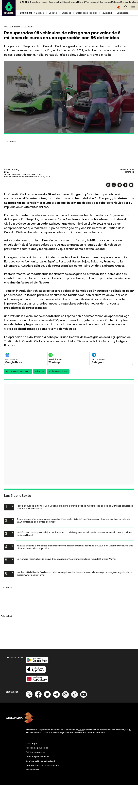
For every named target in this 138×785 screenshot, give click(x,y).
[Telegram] (56, 697)
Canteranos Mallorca (109, 2)
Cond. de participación (37, 756)
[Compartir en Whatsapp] (120, 186)
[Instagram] (65, 697)
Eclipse (40, 12)
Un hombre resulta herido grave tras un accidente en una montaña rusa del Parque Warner (66, 559)
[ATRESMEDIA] (69, 718)
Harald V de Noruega (88, 2)
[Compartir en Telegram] (125, 186)
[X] (108, 186)
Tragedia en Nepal (38, 2)
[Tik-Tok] (74, 697)
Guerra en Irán (55, 2)
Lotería (53, 12)
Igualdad (107, 12)
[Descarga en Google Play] (37, 662)
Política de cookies (35, 752)
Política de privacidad (37, 748)
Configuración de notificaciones (42, 765)
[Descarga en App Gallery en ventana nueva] (37, 681)
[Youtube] (83, 697)
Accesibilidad (32, 770)
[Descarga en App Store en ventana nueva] (36, 672)
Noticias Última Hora (18, 371)
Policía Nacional (58, 371)
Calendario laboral (86, 12)
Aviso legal (31, 743)
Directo (39, 371)
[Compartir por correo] (131, 186)
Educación (122, 12)
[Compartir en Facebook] (114, 186)
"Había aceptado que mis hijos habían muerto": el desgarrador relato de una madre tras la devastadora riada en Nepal (74, 533)
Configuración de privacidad (40, 761)
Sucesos (66, 12)
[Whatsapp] (47, 697)
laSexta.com (11, 169)
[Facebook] (38, 697)
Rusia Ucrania (70, 2)
